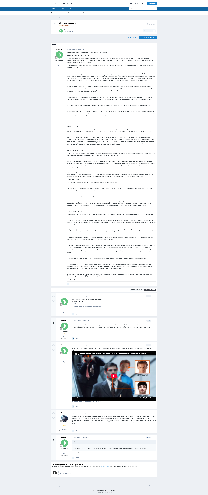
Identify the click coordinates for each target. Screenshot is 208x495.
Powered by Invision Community (104, 492)
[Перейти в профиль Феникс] (61, 31)
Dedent (64, 413)
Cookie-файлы (112, 490)
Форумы (53, 12)
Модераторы (62, 12)
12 (59, 65)
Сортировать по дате (150, 289)
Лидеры (85, 12)
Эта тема (149, 8)
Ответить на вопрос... (67, 473)
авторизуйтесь (105, 466)
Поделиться (137, 30)
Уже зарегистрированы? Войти (136, 3)
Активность (61, 8)
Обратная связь (101, 490)
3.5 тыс (65, 429)
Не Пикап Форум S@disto (62, 3)
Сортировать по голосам (137, 289)
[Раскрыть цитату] (74, 442)
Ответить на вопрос (148, 37)
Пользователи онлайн (74, 12)
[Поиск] (155, 8)
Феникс (72, 30)
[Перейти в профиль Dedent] (64, 418)
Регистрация (152, 3)
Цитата (73, 283)
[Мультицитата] (68, 284)
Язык (93, 490)
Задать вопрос (131, 37)
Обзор (54, 8)
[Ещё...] (154, 49)
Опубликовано (75, 49)
